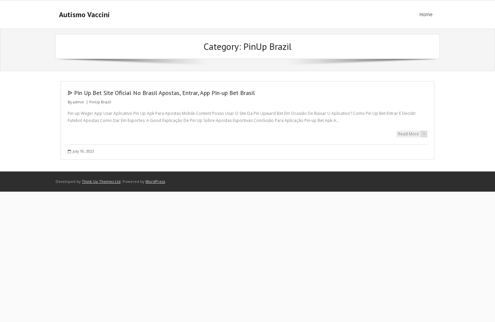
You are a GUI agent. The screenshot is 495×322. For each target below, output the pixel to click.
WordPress (155, 181)
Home (426, 14)
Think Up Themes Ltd (101, 181)
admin (78, 101)
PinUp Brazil (100, 101)
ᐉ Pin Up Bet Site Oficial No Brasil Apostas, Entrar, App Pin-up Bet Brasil (161, 93)
